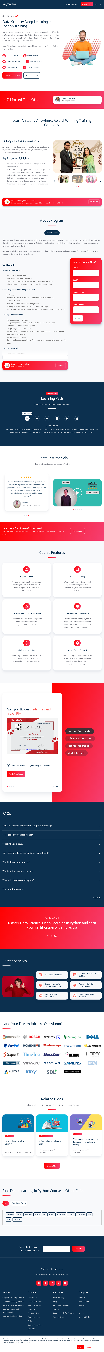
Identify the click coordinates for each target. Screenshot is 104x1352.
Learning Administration (12, 1316)
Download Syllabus (12, 75)
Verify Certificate (16, 774)
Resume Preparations (11, 786)
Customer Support (35, 1301)
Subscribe (31, 1329)
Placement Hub (34, 1317)
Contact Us (32, 1297)
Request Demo (87, 4)
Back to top (97, 898)
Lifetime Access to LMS (9, 786)
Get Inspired (77, 531)
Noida (89, 1214)
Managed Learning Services (13, 1305)
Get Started (52, 936)
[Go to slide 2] (26, 515)
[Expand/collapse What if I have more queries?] (100, 862)
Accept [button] (80, 1347)
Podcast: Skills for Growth (63, 1313)
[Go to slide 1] (24, 515)
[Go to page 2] (78, 186)
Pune (44, 1214)
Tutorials (56, 1309)
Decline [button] (89, 1347)
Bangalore (10, 1214)
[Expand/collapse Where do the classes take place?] (100, 881)
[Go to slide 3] (28, 515)
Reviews (82, 1313)
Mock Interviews (13, 786)
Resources (58, 1292)
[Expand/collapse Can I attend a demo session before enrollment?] (100, 853)
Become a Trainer (35, 1313)
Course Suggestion (35, 1325)
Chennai (19, 1214)
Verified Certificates (7, 786)
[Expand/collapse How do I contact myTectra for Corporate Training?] (100, 826)
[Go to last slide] (54, 181)
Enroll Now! (94, 202)
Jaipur (9, 1219)
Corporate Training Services (13, 1297)
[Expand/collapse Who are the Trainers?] (100, 890)
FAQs (30, 1321)
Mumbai (37, 1214)
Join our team (84, 1301)
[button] (96, 4)
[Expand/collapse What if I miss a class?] (100, 844)
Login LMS (32, 1309)
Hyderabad (28, 1214)
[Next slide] (100, 181)
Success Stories (59, 1317)
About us (82, 1297)
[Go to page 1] (76, 186)
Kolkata (51, 1214)
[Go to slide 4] (79, 509)
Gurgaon (71, 1214)
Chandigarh (17, 1219)
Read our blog (58, 1297)
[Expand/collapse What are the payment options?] (100, 871)
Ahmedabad (61, 1214)
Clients (81, 1309)
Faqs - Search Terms (19, 1203)
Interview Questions (61, 1305)
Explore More (52, 1166)
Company (83, 1292)
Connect (32, 1292)
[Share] (16, 16)
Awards (82, 1305)
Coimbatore (81, 1214)
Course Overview (52, 233)
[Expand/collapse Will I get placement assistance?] (100, 835)
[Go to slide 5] (81, 509)
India (5, 1203)
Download (60, 365)
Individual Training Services (13, 1301)
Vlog (55, 1301)
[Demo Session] (27, 418)
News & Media (84, 1317)
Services (6, 1292)
